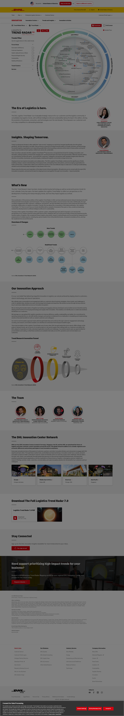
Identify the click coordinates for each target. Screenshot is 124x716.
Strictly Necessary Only (95, 708)
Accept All (108, 708)
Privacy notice (51, 714)
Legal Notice (58, 714)
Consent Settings (81, 708)
